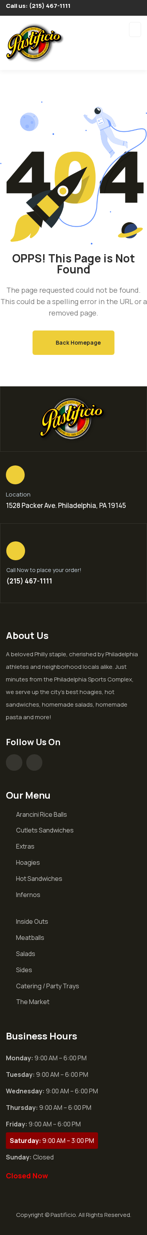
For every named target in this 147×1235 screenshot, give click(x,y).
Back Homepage (77, 342)
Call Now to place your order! (44, 570)
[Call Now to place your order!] (15, 550)
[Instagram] (34, 762)
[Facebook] (14, 762)
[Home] (73, 418)
